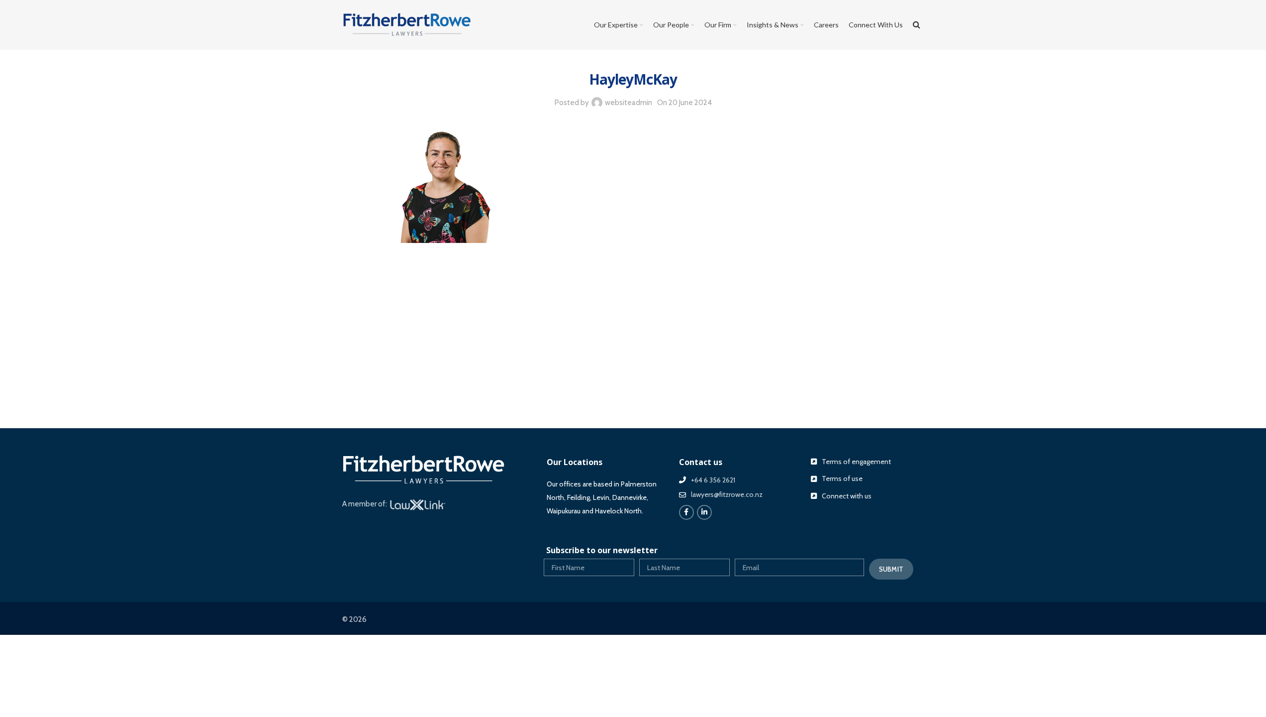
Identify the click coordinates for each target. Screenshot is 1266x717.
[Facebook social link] (686, 512)
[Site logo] (407, 24)
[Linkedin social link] (704, 512)
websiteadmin (628, 102)
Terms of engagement (856, 461)
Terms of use (842, 478)
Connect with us (847, 495)
